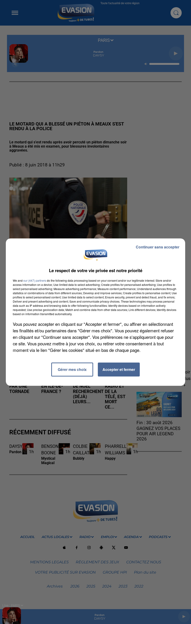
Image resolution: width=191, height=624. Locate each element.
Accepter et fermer (118, 369)
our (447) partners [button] (34, 280)
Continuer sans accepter (157, 247)
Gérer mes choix (72, 369)
